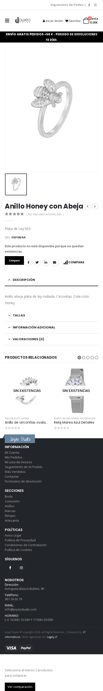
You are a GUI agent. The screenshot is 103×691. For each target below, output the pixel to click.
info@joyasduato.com (21, 609)
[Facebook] (89, 5)
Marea (25, 418)
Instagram (21, 568)
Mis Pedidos (14, 457)
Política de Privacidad (20, 540)
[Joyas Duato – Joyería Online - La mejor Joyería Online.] (23, 20)
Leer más (41, 376)
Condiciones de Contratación (26, 545)
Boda (8, 496)
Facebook (28, 262)
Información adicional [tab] (34, 327)
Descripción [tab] (24, 280)
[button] (79, 357)
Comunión (12, 501)
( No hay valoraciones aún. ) (45, 214)
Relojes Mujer (88, 418)
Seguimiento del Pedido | (68, 4)
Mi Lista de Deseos (18, 462)
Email (54, 262)
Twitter (37, 262)
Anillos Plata (12, 418)
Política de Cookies (18, 550)
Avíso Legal (13, 535)
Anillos (9, 506)
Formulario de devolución (23, 481)
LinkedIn (46, 262)
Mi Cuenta (12, 452)
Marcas (10, 511)
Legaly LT (52, 637)
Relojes (10, 515)
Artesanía (12, 520)
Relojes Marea (71, 418)
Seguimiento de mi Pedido (24, 467)
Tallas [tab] (19, 315)
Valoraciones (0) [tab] (28, 339)
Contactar (12, 476)
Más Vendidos (15, 471)
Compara (76, 262)
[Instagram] (95, 5)
